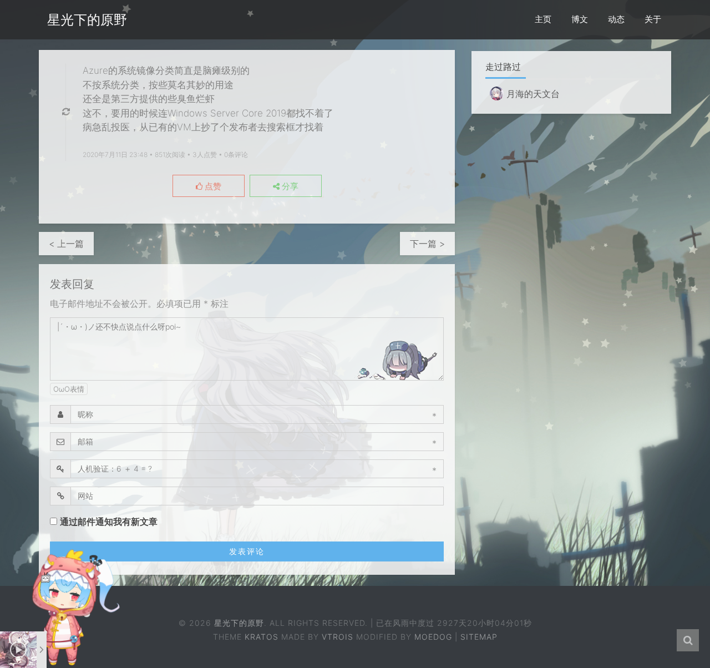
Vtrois (337, 636)
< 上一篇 (66, 243)
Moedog (433, 636)
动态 (616, 19)
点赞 (211, 186)
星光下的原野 (87, 20)
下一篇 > (427, 243)
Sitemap (479, 636)
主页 (543, 19)
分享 (289, 186)
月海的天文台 (532, 93)
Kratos (261, 636)
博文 (579, 19)
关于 (653, 19)
